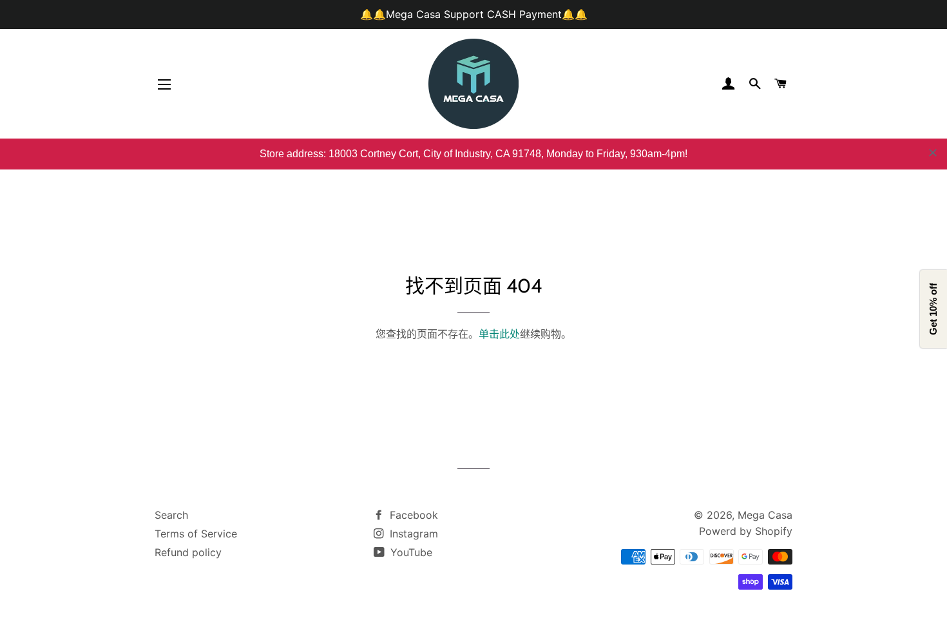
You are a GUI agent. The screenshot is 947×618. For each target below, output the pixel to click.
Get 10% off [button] (933, 309)
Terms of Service (196, 533)
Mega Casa (765, 514)
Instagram (412, 533)
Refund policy (188, 552)
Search (171, 514)
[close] (932, 152)
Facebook (412, 514)
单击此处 (499, 333)
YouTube (409, 552)
